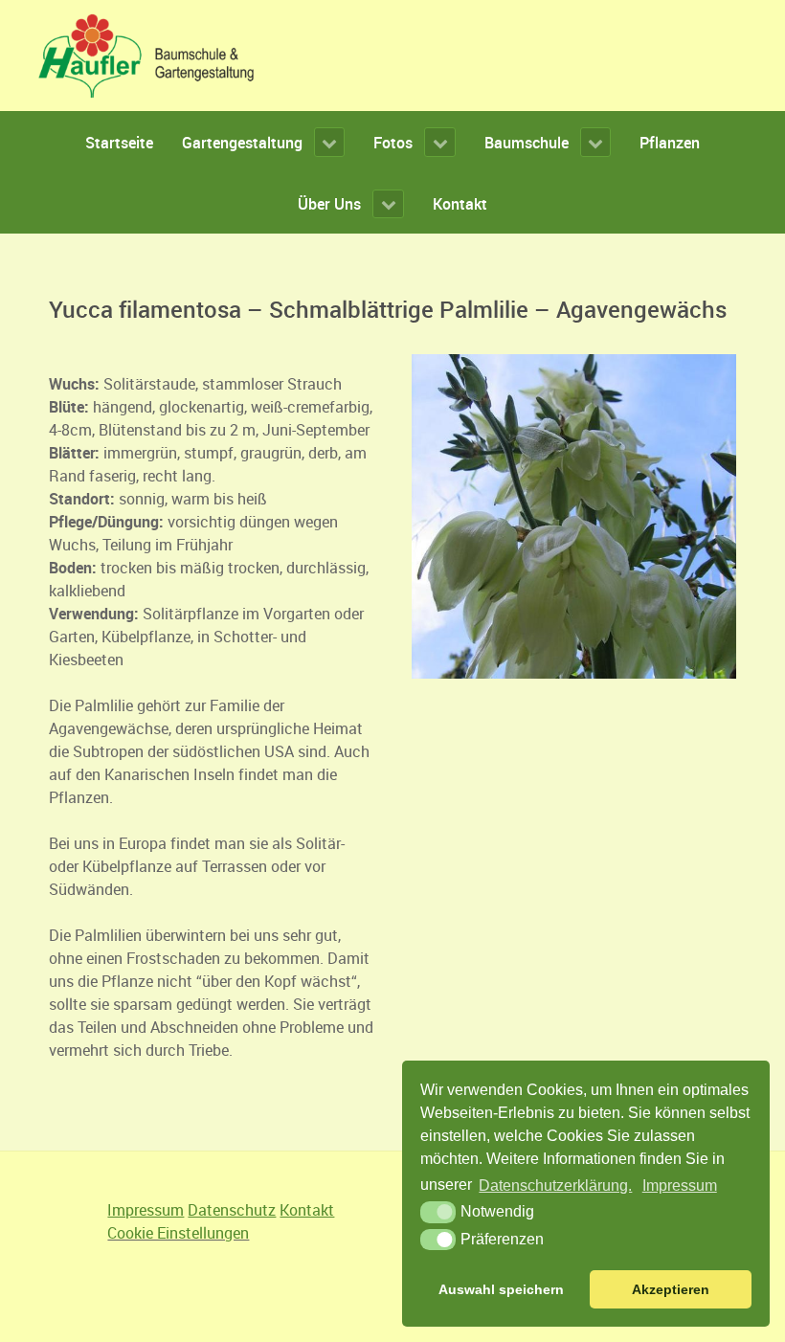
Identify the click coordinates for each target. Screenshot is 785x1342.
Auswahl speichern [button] (501, 1289)
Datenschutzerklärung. (555, 1185)
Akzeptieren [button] (670, 1289)
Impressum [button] (679, 1185)
